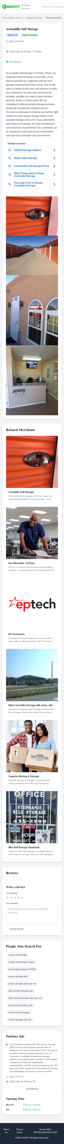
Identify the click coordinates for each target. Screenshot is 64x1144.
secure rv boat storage (19, 1012)
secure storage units (18, 976)
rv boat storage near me (19, 1019)
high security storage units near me (25, 998)
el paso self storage (17, 955)
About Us (6, 1131)
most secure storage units (20, 1005)
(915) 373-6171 (16, 41)
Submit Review (17, 929)
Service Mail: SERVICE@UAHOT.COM (45, 1131)
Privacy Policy (19, 1131)
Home (18, 17)
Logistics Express (34, 17)
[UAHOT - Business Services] (11, 6)
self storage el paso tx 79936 (22, 969)
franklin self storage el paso (21, 962)
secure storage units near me (22, 983)
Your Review (12, 903)
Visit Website (15, 62)
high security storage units (20, 991)
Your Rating (11, 893)
